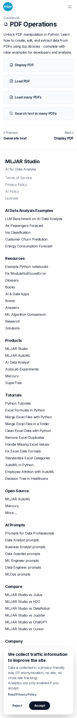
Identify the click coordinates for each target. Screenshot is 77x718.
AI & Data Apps (17, 294)
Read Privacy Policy (22, 694)
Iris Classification (17, 232)
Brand (10, 301)
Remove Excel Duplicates (24, 437)
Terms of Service (18, 178)
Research (12, 321)
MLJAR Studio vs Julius (23, 595)
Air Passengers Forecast (24, 225)
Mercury (12, 376)
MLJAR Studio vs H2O (22, 601)
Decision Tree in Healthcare (26, 478)
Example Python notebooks (26, 266)
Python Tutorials (18, 403)
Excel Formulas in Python (25, 410)
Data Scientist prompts (22, 554)
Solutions (12, 328)
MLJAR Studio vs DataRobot (27, 608)
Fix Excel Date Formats (23, 451)
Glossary (12, 280)
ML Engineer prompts (22, 560)
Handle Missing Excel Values (27, 444)
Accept (39, 705)
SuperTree (13, 383)
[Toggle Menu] (69, 7)
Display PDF (64, 138)
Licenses (11, 198)
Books (10, 287)
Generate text (15, 138)
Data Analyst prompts (22, 540)
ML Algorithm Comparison (25, 314)
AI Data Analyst (17, 362)
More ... (11, 513)
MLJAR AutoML (17, 355)
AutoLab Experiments (21, 369)
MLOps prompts (17, 574)
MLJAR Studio (22, 161)
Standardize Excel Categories (27, 458)
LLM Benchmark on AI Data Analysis (33, 219)
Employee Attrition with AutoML (29, 472)
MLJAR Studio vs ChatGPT (26, 622)
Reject (17, 705)
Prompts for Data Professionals (29, 533)
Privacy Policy (16, 184)
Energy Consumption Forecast (28, 246)
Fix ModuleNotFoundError (25, 273)
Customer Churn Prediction (26, 239)
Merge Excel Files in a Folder (27, 424)
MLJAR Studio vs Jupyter (25, 615)
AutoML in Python (19, 465)
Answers (12, 307)
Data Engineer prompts (23, 567)
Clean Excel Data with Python (28, 431)
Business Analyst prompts (25, 547)
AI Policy (12, 191)
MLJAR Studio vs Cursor (24, 629)
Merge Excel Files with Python (28, 417)
